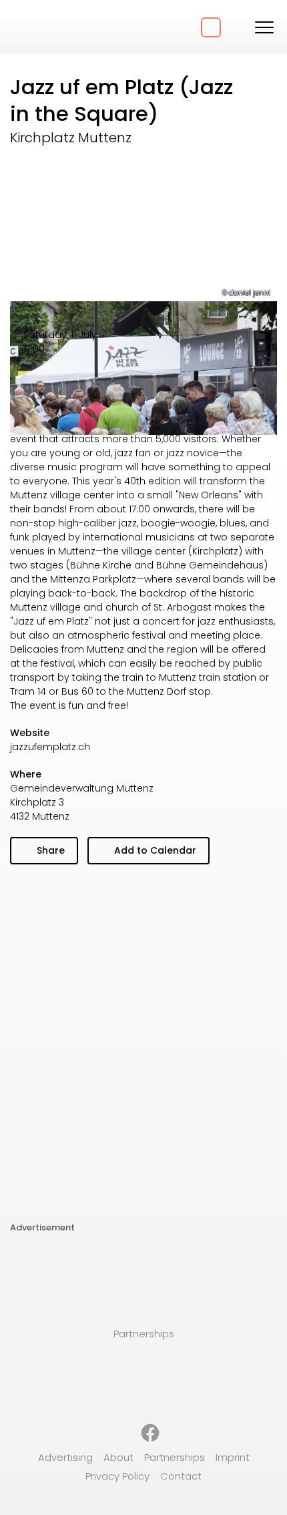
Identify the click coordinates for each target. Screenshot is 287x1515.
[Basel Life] (60, 27)
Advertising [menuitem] (65, 1457)
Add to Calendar (153, 850)
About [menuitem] (118, 1457)
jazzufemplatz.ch (50, 746)
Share (49, 850)
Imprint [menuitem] (233, 1457)
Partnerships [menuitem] (174, 1457)
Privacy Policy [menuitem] (117, 1476)
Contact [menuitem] (181, 1476)
